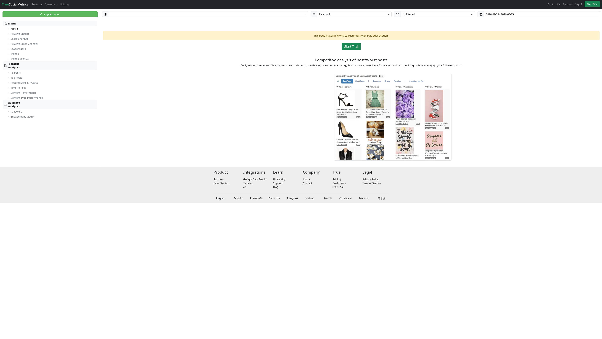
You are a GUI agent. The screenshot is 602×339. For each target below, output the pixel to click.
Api (245, 187)
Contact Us (553, 4)
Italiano (310, 198)
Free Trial (338, 187)
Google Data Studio (255, 179)
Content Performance (24, 92)
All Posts (16, 72)
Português (256, 198)
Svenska (363, 198)
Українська (345, 198)
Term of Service (371, 183)
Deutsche (274, 198)
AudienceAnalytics (14, 104)
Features (37, 4)
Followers (16, 111)
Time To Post (18, 87)
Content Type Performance (27, 98)
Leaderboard (18, 49)
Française (292, 198)
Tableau (248, 183)
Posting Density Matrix (24, 82)
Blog (275, 187)
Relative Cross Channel (24, 44)
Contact (307, 183)
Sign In (579, 4)
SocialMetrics (15, 4)
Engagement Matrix (22, 116)
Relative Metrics (20, 33)
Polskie (328, 198)
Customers (51, 4)
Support (568, 4)
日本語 (381, 198)
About (306, 179)
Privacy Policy (370, 179)
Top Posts (16, 77)
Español (238, 198)
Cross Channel (19, 38)
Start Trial (592, 4)
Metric (12, 23)
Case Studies (221, 183)
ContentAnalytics (14, 65)
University (279, 179)
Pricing (64, 4)
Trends (15, 54)
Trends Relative (20, 59)
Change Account (50, 14)
